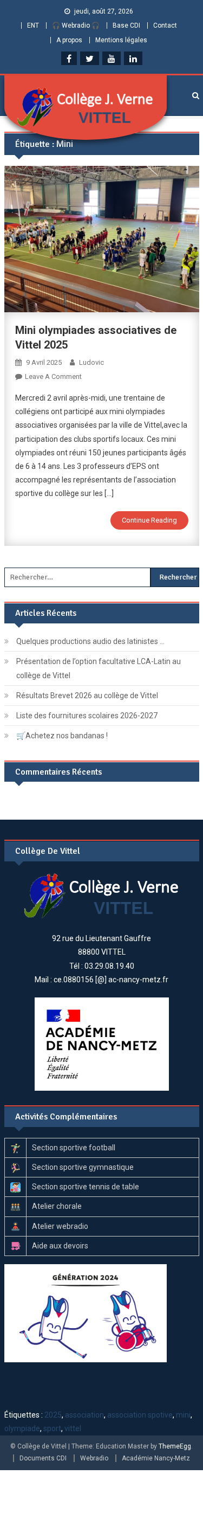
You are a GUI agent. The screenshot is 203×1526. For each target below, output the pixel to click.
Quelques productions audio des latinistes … (90, 641)
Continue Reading (149, 520)
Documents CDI (43, 1458)
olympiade (22, 1428)
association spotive (140, 1415)
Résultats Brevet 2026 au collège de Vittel (87, 695)
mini (183, 1415)
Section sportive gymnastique (83, 1167)
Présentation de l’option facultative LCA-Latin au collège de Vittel (98, 668)
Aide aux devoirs (60, 1245)
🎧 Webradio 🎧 (76, 25)
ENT (33, 25)
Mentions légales (121, 40)
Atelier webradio (60, 1226)
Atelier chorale (57, 1206)
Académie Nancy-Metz (156, 1458)
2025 (53, 1415)
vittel (72, 1428)
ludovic (91, 362)
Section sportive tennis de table (85, 1186)
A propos (69, 40)
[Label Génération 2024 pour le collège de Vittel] (85, 1312)
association (84, 1415)
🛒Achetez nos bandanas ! (62, 735)
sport (52, 1428)
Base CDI (126, 25)
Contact (165, 25)
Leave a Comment (53, 376)
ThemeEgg (175, 1446)
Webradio (94, 1458)
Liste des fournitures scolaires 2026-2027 (87, 715)
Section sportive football (73, 1147)
